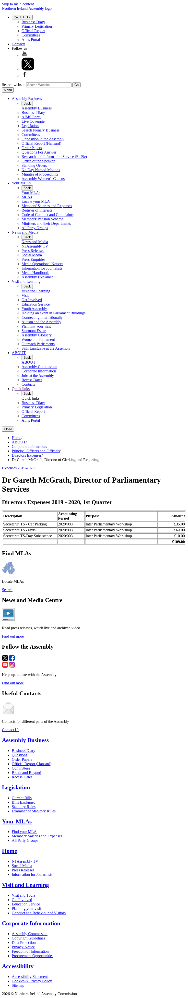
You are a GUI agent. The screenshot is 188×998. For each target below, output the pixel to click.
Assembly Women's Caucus (43, 179)
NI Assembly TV (35, 246)
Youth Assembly (34, 309)
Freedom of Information (30, 951)
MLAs (27, 197)
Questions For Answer (39, 152)
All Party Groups (35, 228)
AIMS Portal (31, 117)
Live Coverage (33, 121)
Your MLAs (21, 183)
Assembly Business (27, 98)
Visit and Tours (23, 895)
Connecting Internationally (42, 317)
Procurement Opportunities (32, 956)
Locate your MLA (36, 201)
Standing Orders (34, 165)
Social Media (32, 255)
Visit (25, 295)
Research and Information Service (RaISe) (54, 156)
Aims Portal (31, 39)
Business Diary (33, 22)
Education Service (36, 304)
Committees (31, 35)
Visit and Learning (26, 281)
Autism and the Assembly (41, 322)
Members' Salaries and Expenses (47, 206)
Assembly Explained (38, 277)
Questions (19, 755)
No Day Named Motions (41, 170)
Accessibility (18, 966)
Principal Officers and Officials (36, 451)
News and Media (25, 232)
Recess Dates (32, 380)
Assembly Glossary (37, 335)
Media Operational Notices (42, 264)
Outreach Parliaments (38, 344)
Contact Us (10, 730)
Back (27, 103)
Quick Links (22, 17)
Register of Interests (37, 210)
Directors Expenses (27, 455)
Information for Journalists (42, 268)
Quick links (21, 389)
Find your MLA (24, 832)
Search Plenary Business (40, 130)
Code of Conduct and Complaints (47, 215)
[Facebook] (24, 76)
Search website (13, 85)
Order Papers (32, 148)
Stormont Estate (34, 331)
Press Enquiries (33, 259)
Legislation (30, 126)
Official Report (33, 31)
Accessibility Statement (30, 976)
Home (16, 438)
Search (7, 590)
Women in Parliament (38, 339)
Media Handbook (35, 273)
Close (8, 429)
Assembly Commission (39, 367)
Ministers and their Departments (46, 223)
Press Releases (33, 251)
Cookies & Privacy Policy (32, 981)
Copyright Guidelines (28, 938)
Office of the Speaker (38, 161)
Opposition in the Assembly (43, 139)
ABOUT (19, 353)
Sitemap (18, 985)
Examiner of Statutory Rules (34, 811)
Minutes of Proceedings (40, 174)
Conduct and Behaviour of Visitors (39, 913)
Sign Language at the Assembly (46, 348)
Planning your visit (36, 326)
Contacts (18, 44)
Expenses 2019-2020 (18, 468)
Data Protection (24, 942)
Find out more (13, 636)
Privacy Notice (23, 947)
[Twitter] (28, 69)
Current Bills (22, 798)
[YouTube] (24, 55)
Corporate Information (39, 371)
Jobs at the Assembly (38, 375)
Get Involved (32, 300)
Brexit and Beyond (26, 773)
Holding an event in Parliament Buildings (53, 313)
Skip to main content (18, 4)
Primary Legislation (37, 26)
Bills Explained (23, 802)
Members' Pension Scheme (42, 219)
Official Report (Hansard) (41, 143)
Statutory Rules (23, 807)
